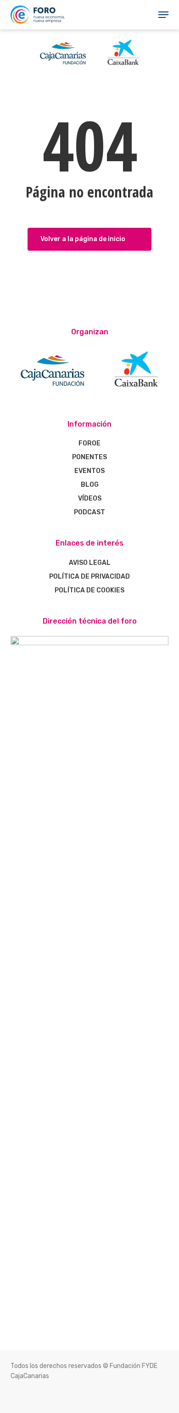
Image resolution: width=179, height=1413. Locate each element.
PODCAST (89, 512)
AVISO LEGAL (90, 563)
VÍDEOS (89, 498)
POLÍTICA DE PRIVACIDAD (89, 576)
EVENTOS (89, 471)
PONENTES (89, 457)
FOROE (89, 443)
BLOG (90, 485)
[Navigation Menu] (163, 14)
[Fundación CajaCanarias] (89, 68)
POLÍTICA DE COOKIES (89, 590)
